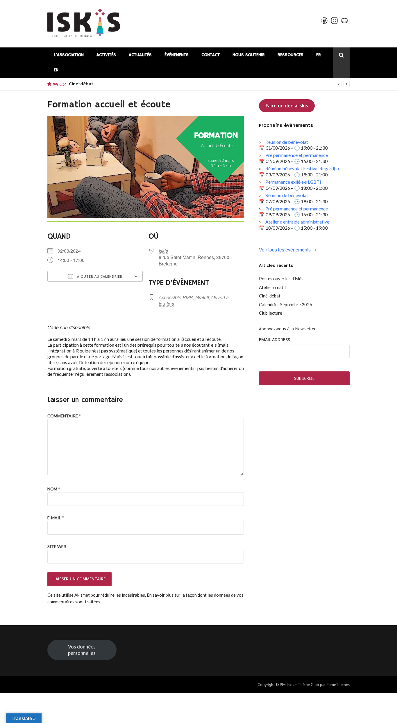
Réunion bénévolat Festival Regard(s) (302, 168)
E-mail (55, 517)
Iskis (163, 250)
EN (56, 70)
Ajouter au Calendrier (99, 276)
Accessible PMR (176, 297)
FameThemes (338, 684)
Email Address (274, 339)
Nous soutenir (249, 55)
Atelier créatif (272, 287)
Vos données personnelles (82, 650)
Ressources (290, 55)
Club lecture (270, 313)
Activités (106, 55)
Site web (56, 546)
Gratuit (202, 297)
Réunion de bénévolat (286, 142)
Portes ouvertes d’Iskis (281, 278)
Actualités (140, 55)
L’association (69, 55)
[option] (209, 84)
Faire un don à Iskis (287, 105)
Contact (210, 55)
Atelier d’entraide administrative (297, 221)
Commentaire (64, 415)
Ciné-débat (81, 84)
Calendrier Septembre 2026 (285, 304)
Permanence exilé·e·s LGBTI (293, 182)
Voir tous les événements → (287, 250)
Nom (53, 488)
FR (318, 55)
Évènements (176, 55)
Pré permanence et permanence (296, 155)
